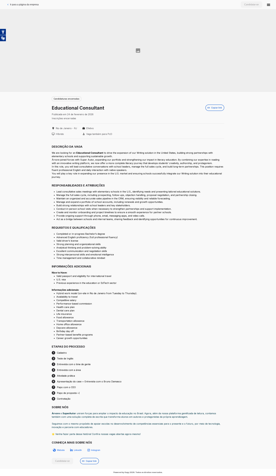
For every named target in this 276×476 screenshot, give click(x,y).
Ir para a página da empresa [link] (24, 4)
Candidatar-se (251, 4)
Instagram (95, 450)
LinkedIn (78, 450)
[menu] (268, 4)
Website (61, 450)
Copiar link (216, 107)
